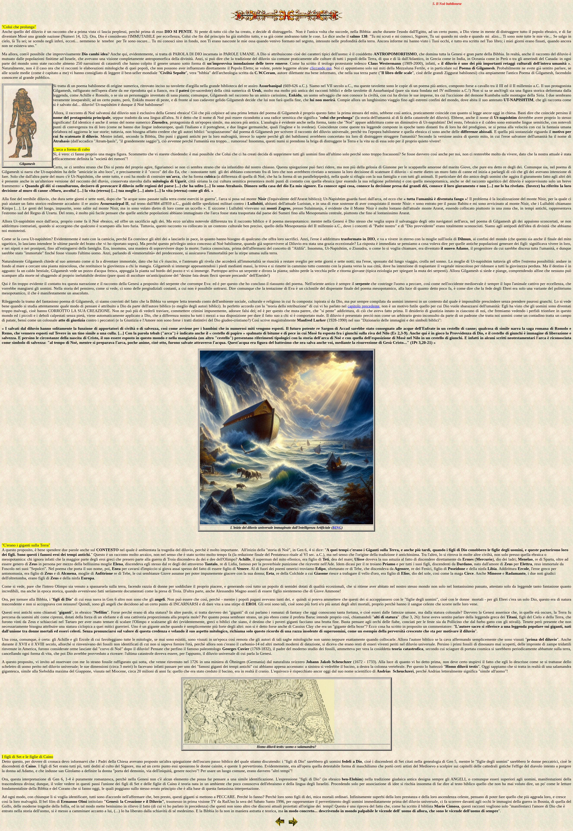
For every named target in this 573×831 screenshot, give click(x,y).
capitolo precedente (363, 306)
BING (337, 527)
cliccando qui (320, 68)
